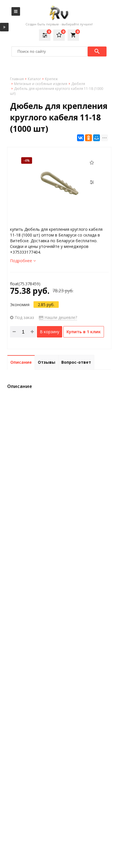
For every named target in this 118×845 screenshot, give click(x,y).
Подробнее (21, 260)
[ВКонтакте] (80, 137)
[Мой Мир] (96, 137)
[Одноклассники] (88, 137)
